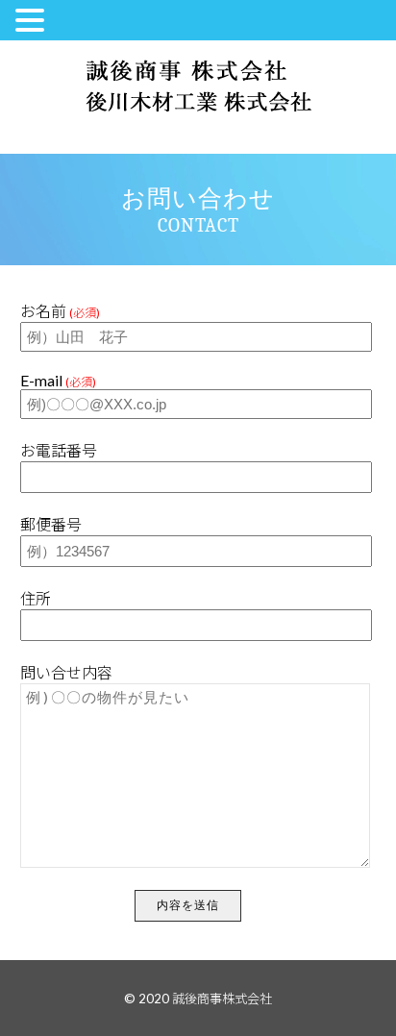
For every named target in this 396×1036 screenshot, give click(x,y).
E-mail (58, 380)
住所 (35, 598)
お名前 (60, 311)
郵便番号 (51, 524)
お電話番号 (58, 450)
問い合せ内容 (66, 672)
